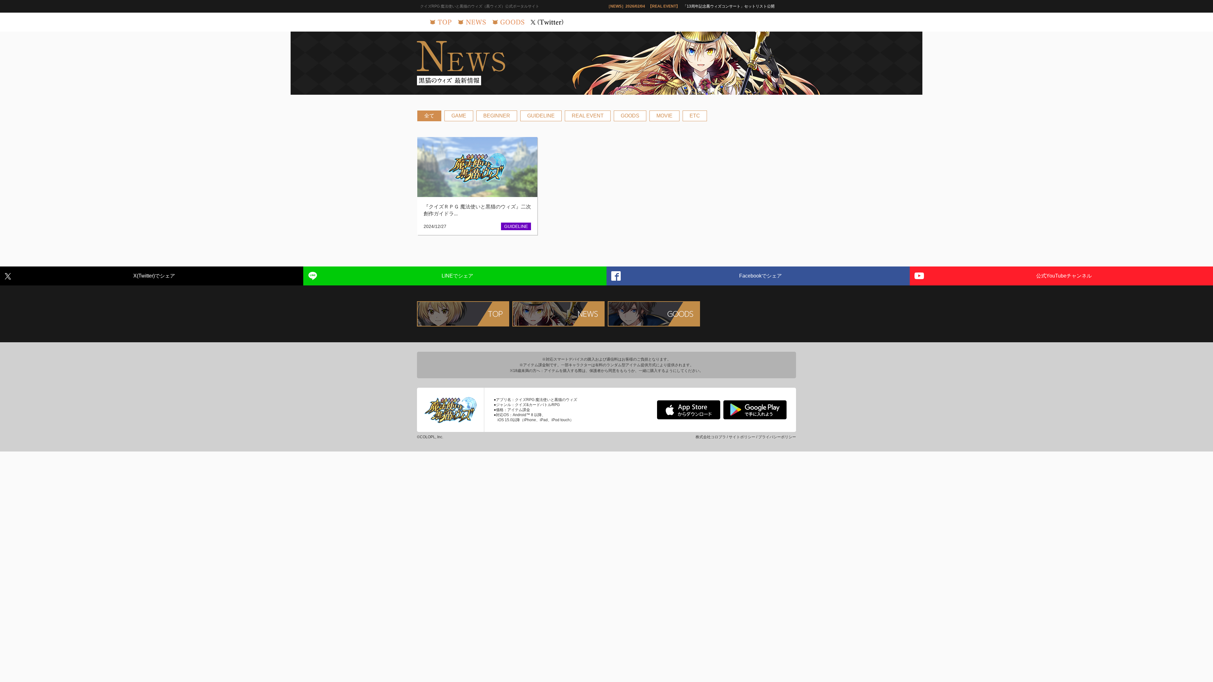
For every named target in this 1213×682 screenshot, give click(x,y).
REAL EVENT (588, 115)
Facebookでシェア (760, 275)
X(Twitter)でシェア (154, 275)
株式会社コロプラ (711, 437)
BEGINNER (496, 115)
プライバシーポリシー (777, 437)
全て (429, 115)
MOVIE (664, 115)
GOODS (630, 115)
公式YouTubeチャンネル (1064, 275)
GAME (458, 115)
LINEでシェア (457, 275)
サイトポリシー (742, 437)
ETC (695, 115)
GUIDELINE (541, 115)
